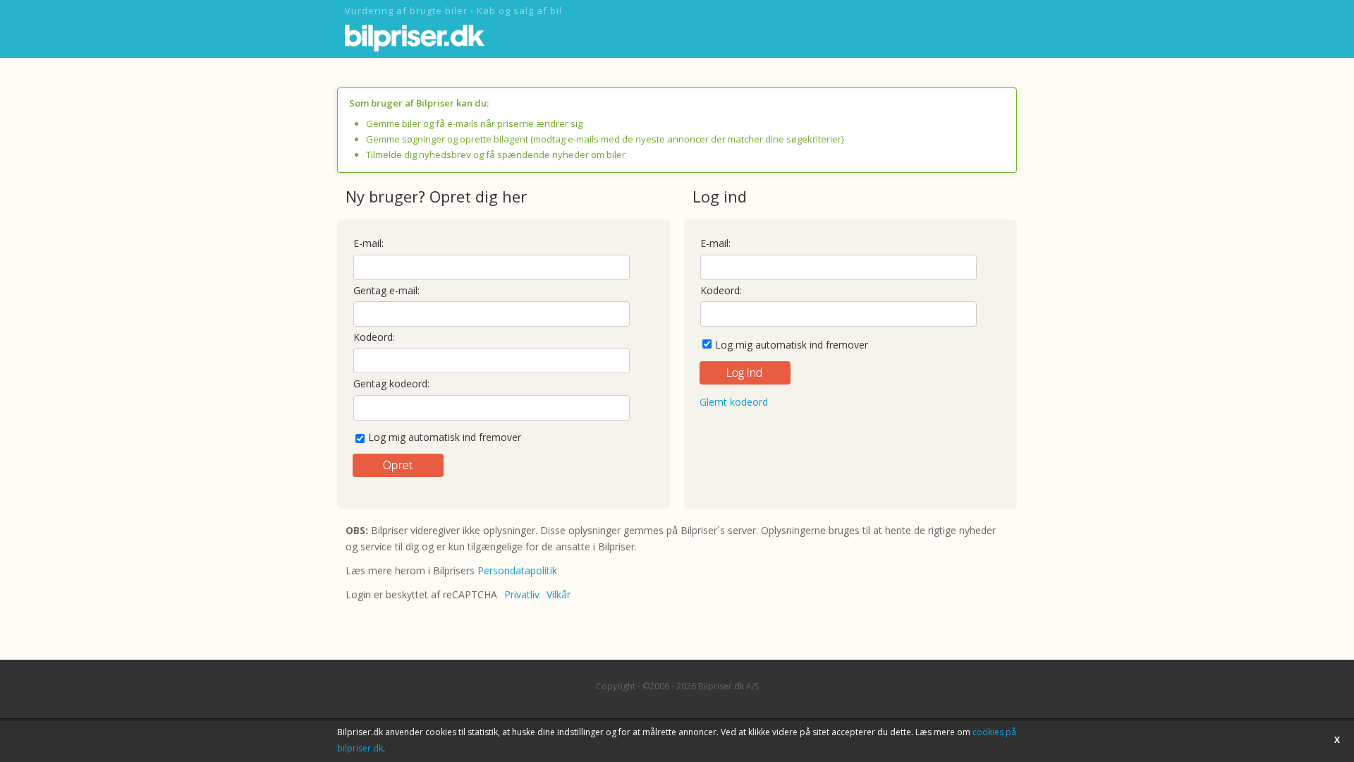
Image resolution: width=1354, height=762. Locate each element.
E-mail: (368, 243)
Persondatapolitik (517, 570)
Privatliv (521, 594)
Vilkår (559, 594)
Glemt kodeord (734, 402)
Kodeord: (374, 337)
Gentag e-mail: (386, 290)
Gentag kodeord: (391, 383)
